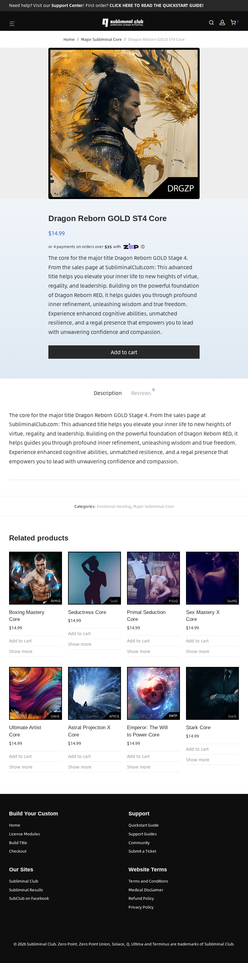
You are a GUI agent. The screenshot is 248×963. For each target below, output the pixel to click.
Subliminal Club (23, 881)
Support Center (67, 5)
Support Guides (143, 834)
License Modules (24, 834)
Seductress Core (87, 612)
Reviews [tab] (143, 392)
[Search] (213, 23)
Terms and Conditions (148, 881)
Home (69, 39)
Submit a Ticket (142, 851)
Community (139, 842)
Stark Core (198, 727)
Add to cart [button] (20, 641)
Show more (20, 651)
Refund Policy (141, 898)
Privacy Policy (141, 907)
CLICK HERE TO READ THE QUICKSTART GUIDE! (156, 5)
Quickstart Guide (144, 825)
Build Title (18, 842)
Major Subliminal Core (101, 39)
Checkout (17, 851)
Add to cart (124, 352)
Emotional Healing (114, 506)
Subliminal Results (26, 890)
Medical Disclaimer (146, 890)
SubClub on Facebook (29, 898)
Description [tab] (108, 393)
